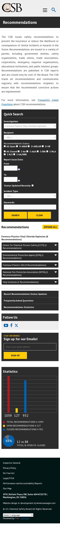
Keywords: (9, 202)
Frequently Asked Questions (18, 300)
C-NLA (53, 151)
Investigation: (11, 121)
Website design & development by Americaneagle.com (29, 503)
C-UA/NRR (21, 154)
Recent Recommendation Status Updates (25, 293)
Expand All (50, 226)
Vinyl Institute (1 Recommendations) (21, 281)
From (6, 163)
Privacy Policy (9, 467)
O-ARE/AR (36, 146)
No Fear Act (9, 473)
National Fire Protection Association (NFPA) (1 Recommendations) (25, 273)
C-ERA (43, 151)
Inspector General (11, 462)
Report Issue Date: (13, 159)
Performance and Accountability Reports (22, 483)
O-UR (47, 146)
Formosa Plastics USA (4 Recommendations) (24, 265)
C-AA (23, 151)
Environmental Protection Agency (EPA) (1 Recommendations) (23, 256)
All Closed (11, 151)
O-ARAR (23, 146)
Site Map (7, 488)
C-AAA (33, 151)
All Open (10, 146)
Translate (24, 518)
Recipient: (9, 132)
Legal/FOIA (8, 478)
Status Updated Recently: (17, 185)
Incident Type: (11, 191)
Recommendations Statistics (19, 307)
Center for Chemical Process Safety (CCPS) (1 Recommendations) (25, 246)
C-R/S (10, 154)
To (5, 174)
